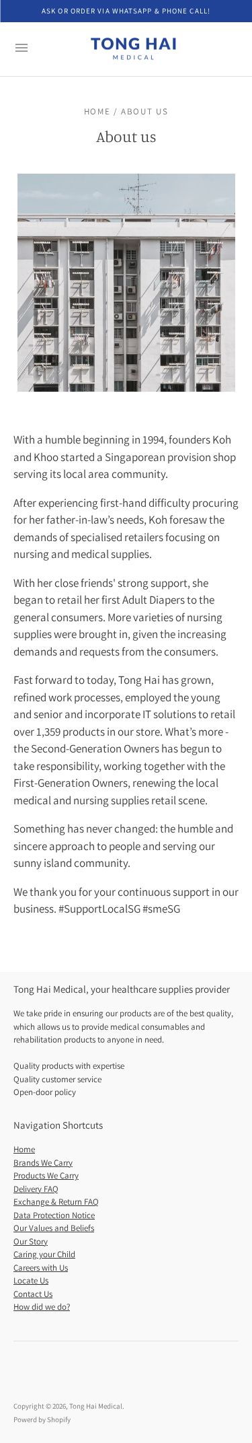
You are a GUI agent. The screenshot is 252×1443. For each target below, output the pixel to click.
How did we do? (41, 1306)
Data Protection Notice (54, 1215)
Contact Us (32, 1294)
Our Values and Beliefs (53, 1228)
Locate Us (30, 1280)
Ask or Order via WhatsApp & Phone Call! (126, 10)
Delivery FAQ (35, 1189)
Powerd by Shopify (42, 1419)
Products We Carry (46, 1175)
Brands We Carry (43, 1162)
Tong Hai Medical (95, 1406)
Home (24, 1149)
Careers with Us (40, 1267)
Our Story (30, 1241)
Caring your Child (44, 1254)
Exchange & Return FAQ (56, 1201)
